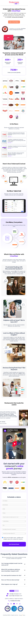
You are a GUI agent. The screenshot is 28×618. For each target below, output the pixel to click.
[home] (14, 2)
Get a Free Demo (14, 22)
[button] (5, 443)
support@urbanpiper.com (15, 595)
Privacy (20, 615)
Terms (24, 615)
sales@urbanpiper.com (15, 593)
